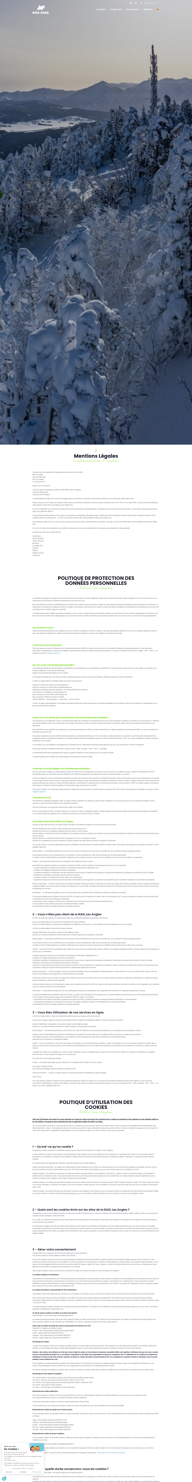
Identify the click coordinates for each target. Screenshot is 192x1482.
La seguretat (116, 9)
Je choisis (23, 1472)
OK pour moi (37, 1472)
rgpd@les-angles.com (53, 653)
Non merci (9, 1472)
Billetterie (148, 9)
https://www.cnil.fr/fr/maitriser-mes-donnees (111, 1453)
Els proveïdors (132, 9)
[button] (4, 1478)
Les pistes (100, 9)
